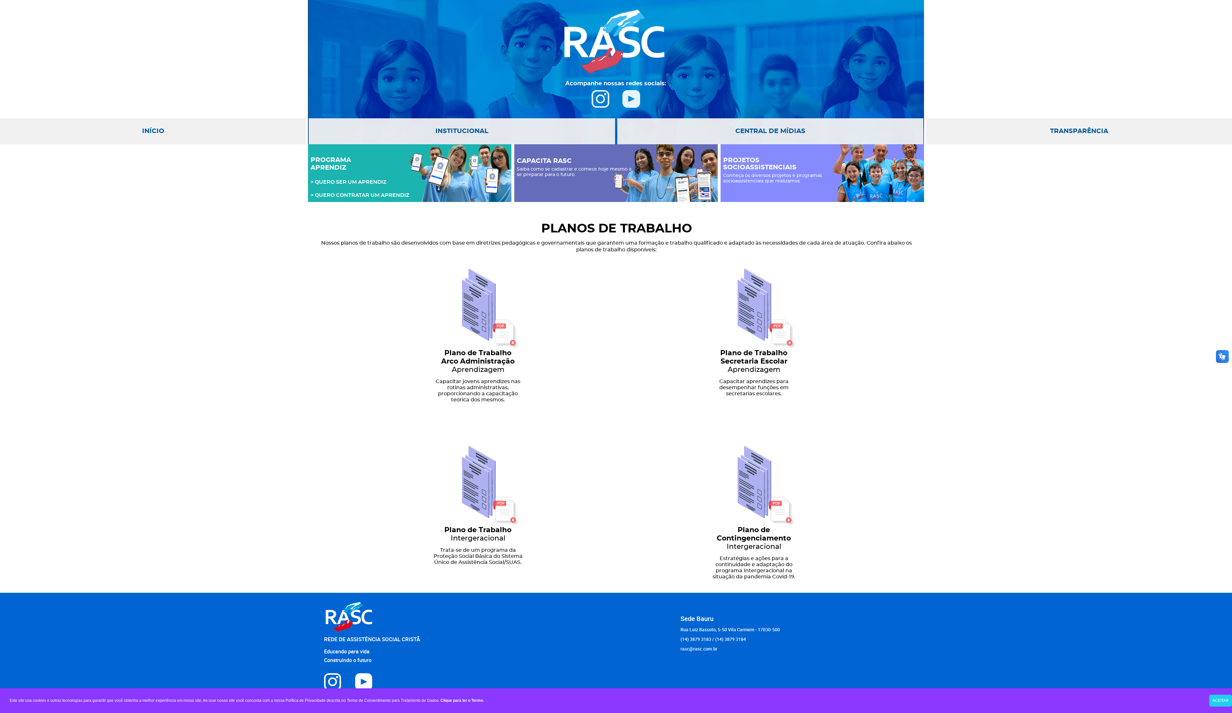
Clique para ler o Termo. (462, 700)
